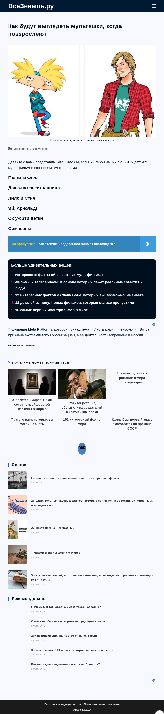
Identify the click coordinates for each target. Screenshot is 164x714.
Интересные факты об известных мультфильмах (59, 275)
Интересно (21, 148)
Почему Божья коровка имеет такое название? (66, 606)
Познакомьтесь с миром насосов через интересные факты (75, 478)
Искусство (40, 148)
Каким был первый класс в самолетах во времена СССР (132, 424)
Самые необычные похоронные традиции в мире (68, 621)
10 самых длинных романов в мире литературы (132, 378)
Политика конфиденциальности (62, 704)
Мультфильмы (26, 345)
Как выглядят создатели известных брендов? (65, 664)
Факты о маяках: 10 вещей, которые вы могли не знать (72, 650)
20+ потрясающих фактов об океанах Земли (64, 635)
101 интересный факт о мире (82, 422)
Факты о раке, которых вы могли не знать (32, 422)
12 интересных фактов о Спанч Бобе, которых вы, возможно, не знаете (79, 295)
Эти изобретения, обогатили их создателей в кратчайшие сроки (82, 407)
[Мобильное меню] (154, 6)
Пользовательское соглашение (102, 704)
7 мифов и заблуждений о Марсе (55, 552)
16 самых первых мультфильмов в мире (51, 310)
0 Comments (38, 483)
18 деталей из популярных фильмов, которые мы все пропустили (74, 303)
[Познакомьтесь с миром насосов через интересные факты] (17, 480)
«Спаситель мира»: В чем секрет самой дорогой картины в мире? (31, 404)
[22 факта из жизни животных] (17, 529)
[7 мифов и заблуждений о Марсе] (17, 554)
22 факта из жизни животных (52, 527)
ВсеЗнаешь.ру (31, 6)
